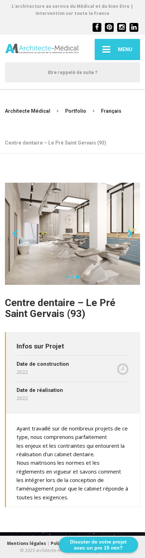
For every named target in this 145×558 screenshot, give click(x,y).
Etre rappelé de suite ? (72, 72)
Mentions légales (26, 543)
